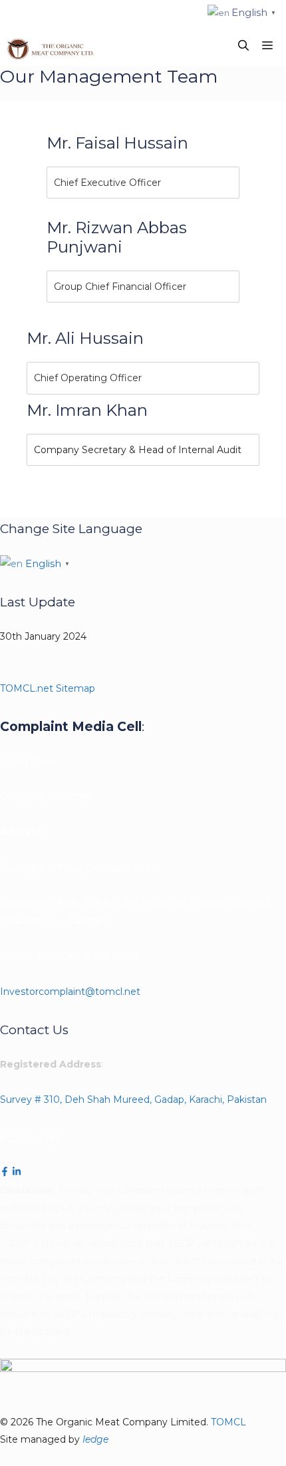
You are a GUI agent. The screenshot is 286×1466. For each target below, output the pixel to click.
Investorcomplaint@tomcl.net (70, 992)
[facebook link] (4, 1173)
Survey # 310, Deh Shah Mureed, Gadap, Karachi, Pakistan (133, 1099)
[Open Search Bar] (243, 46)
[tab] (143, 183)
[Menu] (270, 46)
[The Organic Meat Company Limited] (50, 46)
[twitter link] (16, 1173)
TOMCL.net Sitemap (47, 688)
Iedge (95, 1439)
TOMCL (228, 1422)
